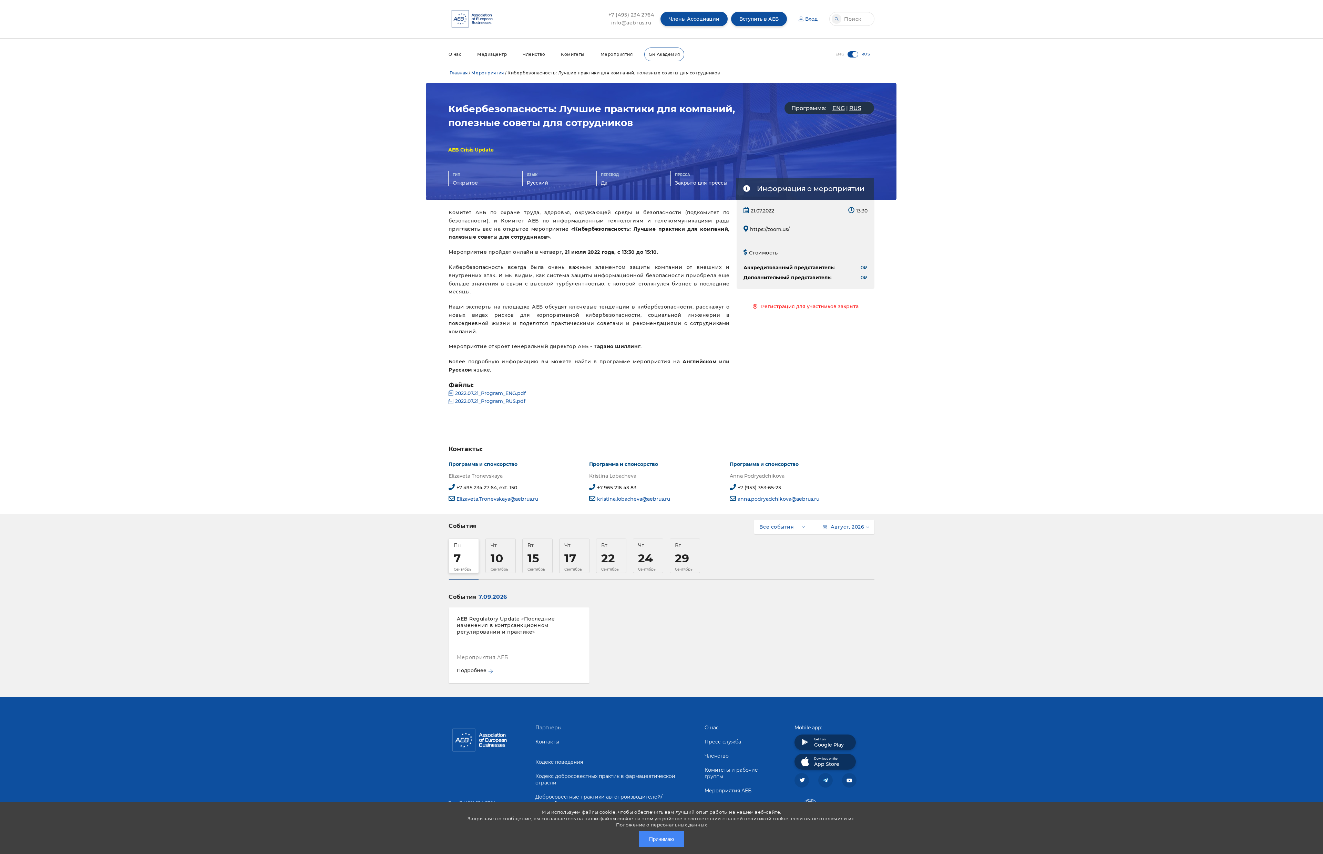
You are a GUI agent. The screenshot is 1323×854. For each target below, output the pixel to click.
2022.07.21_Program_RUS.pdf (490, 401)
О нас (455, 54)
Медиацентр (492, 54)
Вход (811, 19)
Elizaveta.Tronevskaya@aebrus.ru (497, 499)
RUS (855, 108)
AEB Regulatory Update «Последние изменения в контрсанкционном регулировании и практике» (506, 625)
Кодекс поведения (559, 762)
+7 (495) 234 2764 (631, 15)
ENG (838, 108)
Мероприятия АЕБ (728, 791)
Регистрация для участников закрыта (810, 306)
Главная (459, 72)
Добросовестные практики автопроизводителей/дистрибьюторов (599, 800)
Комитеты (573, 54)
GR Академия (664, 54)
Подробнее (471, 670)
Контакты (547, 742)
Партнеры (548, 728)
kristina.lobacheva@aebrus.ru (633, 499)
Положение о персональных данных (661, 824)
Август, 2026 (847, 527)
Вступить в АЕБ (759, 19)
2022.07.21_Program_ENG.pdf (490, 393)
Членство (534, 54)
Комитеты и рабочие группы (731, 773)
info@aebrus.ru (631, 23)
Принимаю (661, 839)
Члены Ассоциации (694, 19)
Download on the (826, 762)
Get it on (829, 743)
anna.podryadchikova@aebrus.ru (778, 499)
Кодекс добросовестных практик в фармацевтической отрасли (605, 779)
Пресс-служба (723, 742)
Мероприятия (617, 54)
